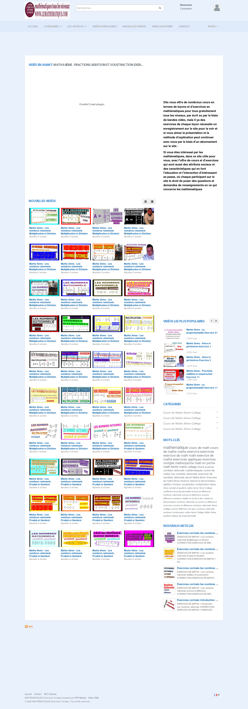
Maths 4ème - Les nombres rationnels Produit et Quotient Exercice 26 (103, 483)
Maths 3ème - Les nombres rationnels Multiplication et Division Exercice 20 (137, 268)
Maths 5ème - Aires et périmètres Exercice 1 (198, 345)
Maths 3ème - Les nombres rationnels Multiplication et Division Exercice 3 (42, 447)
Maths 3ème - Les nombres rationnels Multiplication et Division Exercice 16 (137, 304)
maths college (188, 467)
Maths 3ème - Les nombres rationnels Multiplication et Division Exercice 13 (105, 339)
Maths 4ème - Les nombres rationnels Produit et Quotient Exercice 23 (71, 519)
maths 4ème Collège (194, 512)
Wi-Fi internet (50, 693)
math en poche (205, 463)
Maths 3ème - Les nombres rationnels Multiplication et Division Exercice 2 (74, 447)
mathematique (175, 447)
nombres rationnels (174, 470)
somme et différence (201, 491)
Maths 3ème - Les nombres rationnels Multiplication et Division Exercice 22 (74, 268)
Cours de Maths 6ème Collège (182, 412)
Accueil (33, 26)
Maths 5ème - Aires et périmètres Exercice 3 (198, 358)
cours (200, 467)
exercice (193, 451)
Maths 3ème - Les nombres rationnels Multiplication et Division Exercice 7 (42, 411)
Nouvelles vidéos (134, 26)
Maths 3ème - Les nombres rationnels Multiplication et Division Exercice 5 (105, 411)
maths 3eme (192, 487)
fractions (184, 480)
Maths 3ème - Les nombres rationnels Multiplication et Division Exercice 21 (105, 268)
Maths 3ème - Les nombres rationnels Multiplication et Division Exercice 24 (137, 232)
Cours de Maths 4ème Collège (182, 423)
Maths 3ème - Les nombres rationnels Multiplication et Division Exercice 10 (74, 375)
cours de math (199, 447)
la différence (211, 501)
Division (177, 484)
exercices (207, 451)
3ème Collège (205, 487)
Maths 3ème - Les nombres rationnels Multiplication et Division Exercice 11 (42, 375)
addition (167, 484)
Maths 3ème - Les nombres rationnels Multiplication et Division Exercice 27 (42, 232)
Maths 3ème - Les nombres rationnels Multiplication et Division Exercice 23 (42, 268)
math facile (170, 466)
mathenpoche (184, 463)
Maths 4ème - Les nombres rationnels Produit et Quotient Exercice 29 (135, 447)
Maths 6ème (199, 477)
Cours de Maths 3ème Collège (182, 428)
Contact (184, 26)
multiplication (202, 484)
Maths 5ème (210, 512)
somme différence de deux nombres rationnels (193, 508)
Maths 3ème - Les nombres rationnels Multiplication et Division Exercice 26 (74, 232)
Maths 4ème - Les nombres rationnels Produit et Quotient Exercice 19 (71, 554)
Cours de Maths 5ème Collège (182, 418)
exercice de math (175, 455)
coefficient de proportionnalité (177, 491)
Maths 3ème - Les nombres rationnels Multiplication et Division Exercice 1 (105, 447)
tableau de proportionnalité (183, 515)
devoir (188, 477)
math (192, 455)
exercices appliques (187, 459)
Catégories (52, 26)
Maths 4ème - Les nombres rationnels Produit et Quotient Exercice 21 (135, 519)
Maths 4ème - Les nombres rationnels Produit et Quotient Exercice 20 (40, 554)
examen (209, 467)
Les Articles (76, 26)
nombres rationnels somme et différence (182, 494)
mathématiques (194, 470)
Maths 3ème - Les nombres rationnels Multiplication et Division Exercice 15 (42, 339)
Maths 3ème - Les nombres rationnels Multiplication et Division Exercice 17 (105, 304)
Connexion (186, 8)
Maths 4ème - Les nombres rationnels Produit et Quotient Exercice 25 (135, 483)
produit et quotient (177, 487)
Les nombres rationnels (184, 474)
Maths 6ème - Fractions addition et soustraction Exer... (97, 65)
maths (181, 451)
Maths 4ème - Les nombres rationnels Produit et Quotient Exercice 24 (40, 519)
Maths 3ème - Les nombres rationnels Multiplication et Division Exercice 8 (137, 375)
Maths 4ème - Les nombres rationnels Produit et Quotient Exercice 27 (71, 483)
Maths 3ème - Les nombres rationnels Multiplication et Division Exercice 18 (74, 304)
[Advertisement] (124, 42)
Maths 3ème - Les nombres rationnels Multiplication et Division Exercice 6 (74, 411)
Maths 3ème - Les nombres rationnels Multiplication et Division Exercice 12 (137, 339)
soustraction (188, 484)
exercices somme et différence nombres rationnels (187, 505)
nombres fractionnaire (173, 512)
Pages (212, 26)
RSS (30, 626)
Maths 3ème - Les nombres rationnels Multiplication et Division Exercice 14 (74, 339)
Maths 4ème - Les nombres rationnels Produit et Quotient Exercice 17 (135, 554)
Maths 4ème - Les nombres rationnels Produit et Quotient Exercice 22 (103, 519)
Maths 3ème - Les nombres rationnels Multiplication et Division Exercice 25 (105, 232)
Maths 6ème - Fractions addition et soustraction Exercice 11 (199, 374)
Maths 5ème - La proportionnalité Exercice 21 (202, 331)
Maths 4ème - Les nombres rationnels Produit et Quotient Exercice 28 (40, 483)
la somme (200, 501)
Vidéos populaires (104, 26)
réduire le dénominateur (202, 480)
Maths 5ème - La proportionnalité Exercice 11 (202, 386)
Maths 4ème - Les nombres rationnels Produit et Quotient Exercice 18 (103, 554)
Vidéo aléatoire (162, 26)
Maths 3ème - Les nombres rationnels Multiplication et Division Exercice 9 (105, 375)
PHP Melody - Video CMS (87, 697)
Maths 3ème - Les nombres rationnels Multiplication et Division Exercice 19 (42, 304)
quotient (167, 515)
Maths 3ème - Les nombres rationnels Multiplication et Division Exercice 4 (137, 411)
